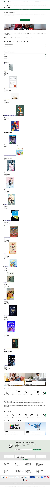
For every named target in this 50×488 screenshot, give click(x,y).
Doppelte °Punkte (7, 415)
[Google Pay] (17, 477)
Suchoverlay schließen (37, 1)
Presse (5, 465)
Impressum (5, 471)
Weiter (45, 5)
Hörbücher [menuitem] (25, 5)
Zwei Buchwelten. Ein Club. (14, 428)
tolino (4, 54)
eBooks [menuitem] (21, 5)
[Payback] (32, 477)
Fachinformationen (6, 466)
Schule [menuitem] (12, 5)
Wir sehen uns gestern (6, 253)
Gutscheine (5, 58)
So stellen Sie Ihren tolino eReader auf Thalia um (25, 9)
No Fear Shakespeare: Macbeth (7, 220)
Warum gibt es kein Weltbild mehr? (8, 44)
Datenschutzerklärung (28, 471)
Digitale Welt (38, 471)
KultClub (37, 473)
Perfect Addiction (6, 365)
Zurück (4, 393)
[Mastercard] (6, 477)
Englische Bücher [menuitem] (9, 5)
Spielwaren (32, 392)
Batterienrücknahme (17, 465)
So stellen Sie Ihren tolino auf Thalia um (14, 379)
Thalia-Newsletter (30, 405)
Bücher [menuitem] (5, 5)
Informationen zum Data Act (29, 472)
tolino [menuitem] (23, 5)
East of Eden (5, 282)
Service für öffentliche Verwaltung (19, 471)
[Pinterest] (48, 477)
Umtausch (38, 415)
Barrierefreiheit (6, 470)
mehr (4, 63)
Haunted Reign (6, 70)
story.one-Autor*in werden (39, 466)
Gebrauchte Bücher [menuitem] (16, 5)
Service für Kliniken (17, 472)
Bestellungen (5, 56)
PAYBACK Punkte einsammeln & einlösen (35, 428)
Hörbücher (44, 392)
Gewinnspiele (19, 415)
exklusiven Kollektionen (37, 403)
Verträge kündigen (27, 470)
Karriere (5, 464)
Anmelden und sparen (37, 449)
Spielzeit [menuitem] (29, 5)
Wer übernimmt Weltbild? (7, 46)
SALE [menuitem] (41, 5)
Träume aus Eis (6, 204)
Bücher (13, 392)
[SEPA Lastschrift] (11, 477)
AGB (4, 472)
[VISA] (2, 477)
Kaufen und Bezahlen (28, 464)
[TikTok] (23, 480)
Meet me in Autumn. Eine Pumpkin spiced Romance (10, 115)
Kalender (19, 392)
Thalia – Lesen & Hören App (39, 464)
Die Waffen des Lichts (6, 315)
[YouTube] (26, 480)
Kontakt (16, 464)
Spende (13, 415)
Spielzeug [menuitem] (32, 5)
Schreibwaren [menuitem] (35, 5)
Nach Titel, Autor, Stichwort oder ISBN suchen (28, 1)
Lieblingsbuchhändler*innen (39, 465)
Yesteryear (5, 299)
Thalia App (37, 463)
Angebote (44, 415)
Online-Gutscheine (27, 466)
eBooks (38, 392)
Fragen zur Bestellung (28, 463)
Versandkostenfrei (32, 415)
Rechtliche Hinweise (17, 446)
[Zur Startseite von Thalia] (7, 1)
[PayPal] (27, 477)
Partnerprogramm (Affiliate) (39, 470)
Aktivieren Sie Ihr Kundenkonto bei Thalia (35, 379)
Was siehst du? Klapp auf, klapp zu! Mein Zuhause (10, 155)
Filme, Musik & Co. (7, 392)
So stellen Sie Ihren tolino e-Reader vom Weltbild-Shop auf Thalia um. (24, 37)
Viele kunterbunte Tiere (7, 266)
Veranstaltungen (38, 472)
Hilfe (15, 463)
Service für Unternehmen (18, 470)
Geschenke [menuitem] (44, 5)
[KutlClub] (38, 477)
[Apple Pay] (22, 477)
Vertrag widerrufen (25, 459)
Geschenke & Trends (25, 392)
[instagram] (45, 477)
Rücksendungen (17, 466)
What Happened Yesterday (7, 237)
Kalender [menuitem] (39, 5)
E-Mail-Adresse (17, 448)
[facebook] (42, 477)
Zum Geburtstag (25, 415)
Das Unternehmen (6, 463)
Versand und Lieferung (28, 465)
